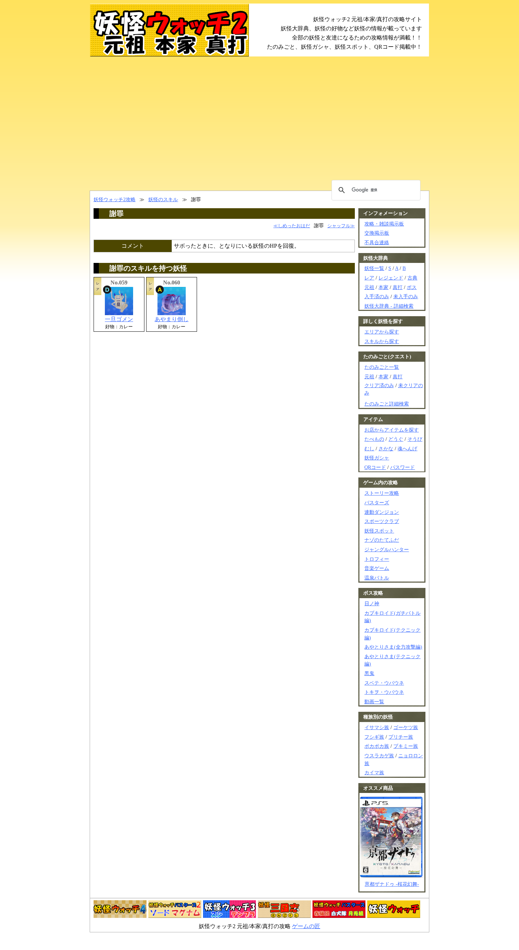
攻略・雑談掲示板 (384, 224)
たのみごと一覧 (381, 367)
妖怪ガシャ (376, 458)
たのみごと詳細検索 (386, 404)
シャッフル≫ (341, 225)
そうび (414, 439)
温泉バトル (376, 578)
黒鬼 (369, 673)
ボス (412, 287)
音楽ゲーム (376, 568)
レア (369, 278)
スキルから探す (381, 341)
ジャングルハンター (386, 549)
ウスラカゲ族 (379, 755)
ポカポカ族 (376, 746)
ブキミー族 (405, 746)
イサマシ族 (376, 727)
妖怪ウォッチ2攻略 (115, 199)
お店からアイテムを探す (391, 430)
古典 (412, 278)
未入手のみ (405, 296)
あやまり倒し (172, 319)
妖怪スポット (379, 531)
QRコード (375, 467)
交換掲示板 (376, 233)
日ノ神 (371, 603)
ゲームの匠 (306, 926)
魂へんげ (407, 448)
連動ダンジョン (381, 512)
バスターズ (376, 502)
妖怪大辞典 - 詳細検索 (388, 306)
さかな (385, 448)
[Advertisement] (259, 123)
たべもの (374, 439)
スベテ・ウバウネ (384, 683)
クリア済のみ (379, 385)
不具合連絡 (376, 242)
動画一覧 (374, 701)
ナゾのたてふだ (381, 540)
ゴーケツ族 (405, 727)
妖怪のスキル (163, 199)
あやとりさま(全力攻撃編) (393, 647)
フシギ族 (374, 737)
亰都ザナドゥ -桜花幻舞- (392, 884)
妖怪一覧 (374, 268)
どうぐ (395, 439)
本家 (383, 287)
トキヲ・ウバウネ (384, 692)
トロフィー (376, 559)
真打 (397, 287)
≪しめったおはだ (291, 225)
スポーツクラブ (381, 521)
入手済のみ (376, 296)
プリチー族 (400, 737)
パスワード (402, 467)
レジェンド (390, 278)
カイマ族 (374, 772)
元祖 (369, 287)
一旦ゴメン (119, 319)
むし (369, 448)
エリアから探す (381, 332)
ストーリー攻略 (381, 493)
